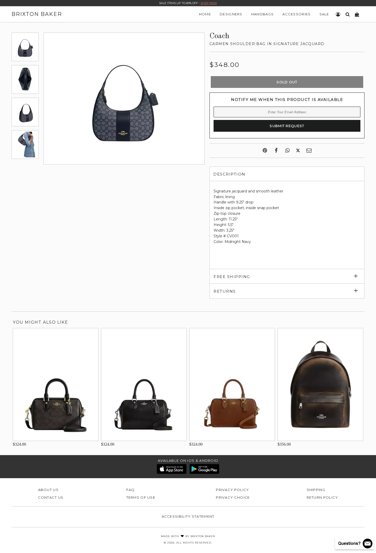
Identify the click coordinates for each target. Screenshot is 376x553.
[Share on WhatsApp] (287, 150)
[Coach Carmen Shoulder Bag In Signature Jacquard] (25, 47)
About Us (48, 490)
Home (205, 14)
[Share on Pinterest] (265, 150)
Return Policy (322, 497)
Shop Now (209, 3)
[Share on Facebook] (276, 150)
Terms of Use (141, 497)
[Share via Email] (309, 150)
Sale (324, 14)
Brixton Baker (37, 14)
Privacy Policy (232, 490)
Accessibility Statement (188, 516)
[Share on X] (298, 150)
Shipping (316, 490)
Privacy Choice (233, 497)
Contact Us (51, 497)
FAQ (130, 490)
